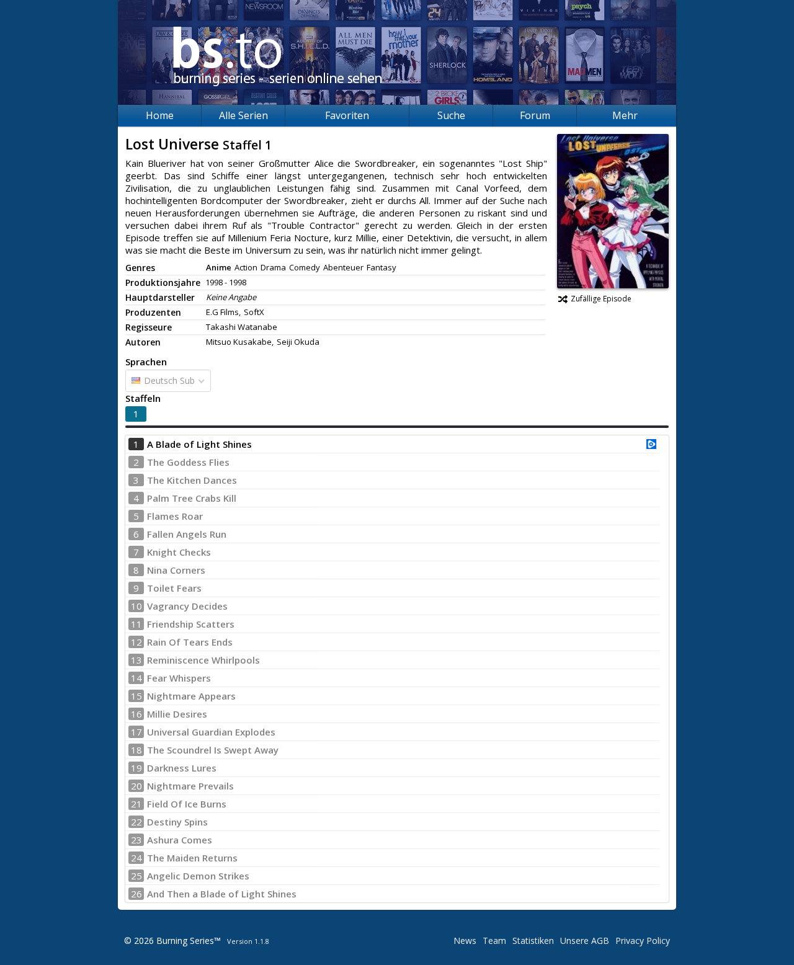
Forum (535, 115)
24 (136, 858)
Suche (451, 115)
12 (136, 642)
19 (136, 768)
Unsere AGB (584, 940)
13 (136, 660)
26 (136, 893)
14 (136, 678)
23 (136, 840)
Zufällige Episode (601, 298)
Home (160, 115)
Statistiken (533, 940)
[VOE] (651, 445)
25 (136, 875)
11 (136, 624)
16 (136, 714)
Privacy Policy (642, 940)
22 (136, 822)
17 (136, 732)
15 (136, 696)
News (464, 940)
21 (136, 804)
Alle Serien (243, 115)
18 (136, 750)
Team (494, 940)
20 (136, 786)
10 (136, 606)
